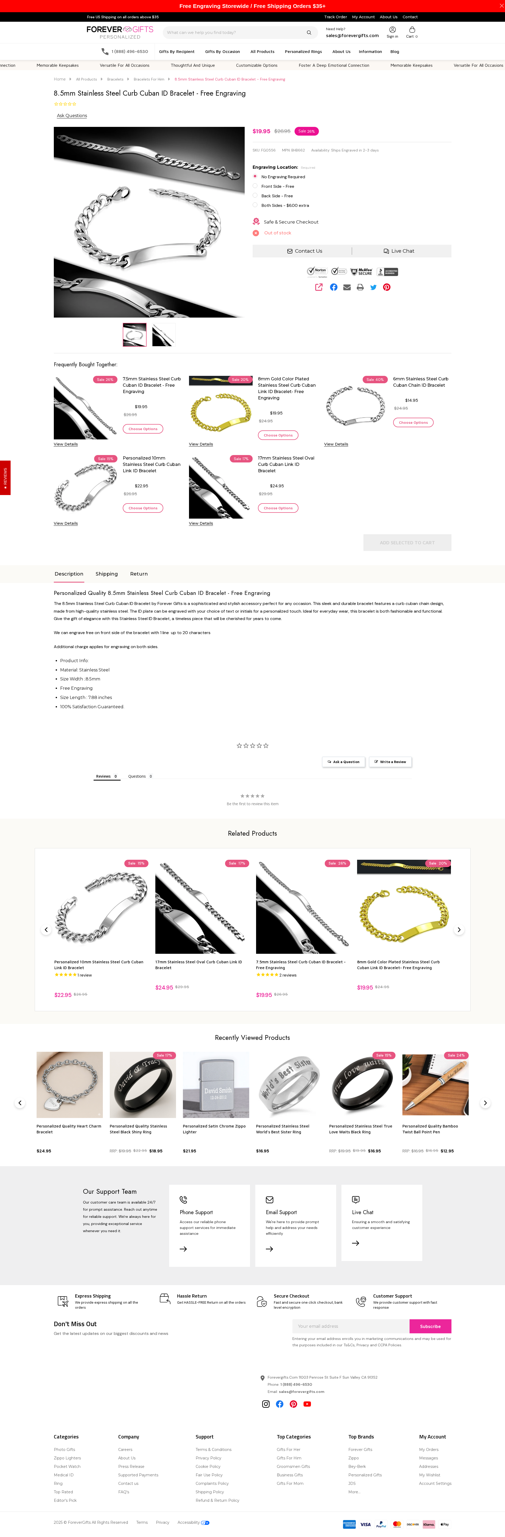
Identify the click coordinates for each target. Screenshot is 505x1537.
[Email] (347, 287)
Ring (58, 1483)
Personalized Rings (303, 51)
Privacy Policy (208, 1458)
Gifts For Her (288, 1449)
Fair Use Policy (209, 1475)
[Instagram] (266, 1404)
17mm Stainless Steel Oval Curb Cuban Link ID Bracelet (286, 464)
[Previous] (46, 929)
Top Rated (63, 1492)
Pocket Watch (67, 1466)
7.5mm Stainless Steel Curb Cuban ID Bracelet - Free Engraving (152, 385)
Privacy (162, 1522)
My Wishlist (429, 1475)
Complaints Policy (212, 1483)
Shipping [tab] (107, 574)
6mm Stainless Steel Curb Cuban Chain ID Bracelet (421, 382)
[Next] (459, 929)
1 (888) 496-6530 (296, 1384)
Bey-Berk (357, 1466)
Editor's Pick (65, 1500)
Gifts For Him (289, 1458)
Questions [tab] (137, 776)
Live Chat (403, 251)
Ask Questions (72, 115)
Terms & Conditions (213, 1449)
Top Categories (294, 1436)
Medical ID (64, 1475)
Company (128, 1436)
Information (370, 51)
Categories (66, 1436)
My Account (363, 17)
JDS (352, 1483)
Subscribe (430, 1326)
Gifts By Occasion (222, 51)
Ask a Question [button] (346, 762)
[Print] (360, 287)
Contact (410, 17)
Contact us (128, 1483)
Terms (142, 1522)
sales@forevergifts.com (301, 1391)
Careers (125, 1449)
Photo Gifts (64, 1449)
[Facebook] (333, 287)
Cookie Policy (208, 1466)
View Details (66, 444)
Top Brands (361, 1436)
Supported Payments (138, 1475)
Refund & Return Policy (217, 1500)
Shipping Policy (210, 1492)
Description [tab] (69, 574)
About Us (389, 17)
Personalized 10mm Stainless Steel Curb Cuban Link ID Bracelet (152, 464)
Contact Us (308, 251)
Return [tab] (139, 574)
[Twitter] (373, 287)
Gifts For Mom (290, 1483)
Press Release (131, 1466)
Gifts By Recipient (177, 51)
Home (60, 79)
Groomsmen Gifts (293, 1466)
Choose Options (143, 428)
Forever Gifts (360, 1449)
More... (354, 1492)
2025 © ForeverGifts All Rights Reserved (91, 1522)
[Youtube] (307, 1404)
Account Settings (435, 1483)
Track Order (335, 17)
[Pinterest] (386, 287)
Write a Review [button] (393, 762)
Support (205, 1436)
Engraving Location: (284, 167)
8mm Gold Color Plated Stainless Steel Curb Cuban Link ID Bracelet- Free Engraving (287, 388)
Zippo (353, 1458)
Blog (394, 51)
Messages (428, 1458)
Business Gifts (290, 1475)
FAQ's (123, 1492)
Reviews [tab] (103, 776)
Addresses (428, 1466)
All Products (262, 51)
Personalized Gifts (365, 1475)
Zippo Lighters (67, 1458)
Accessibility (189, 1522)
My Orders (428, 1449)
